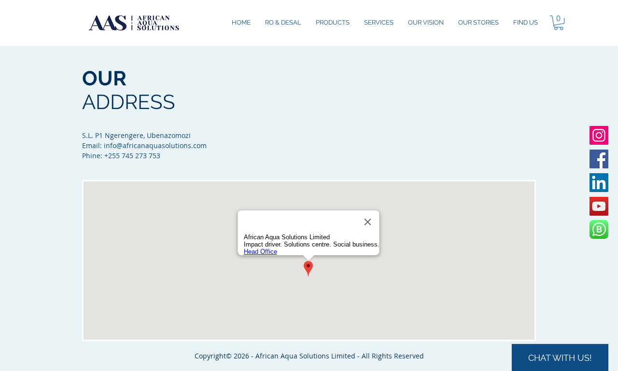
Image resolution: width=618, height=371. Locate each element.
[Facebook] (599, 159)
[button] (558, 22)
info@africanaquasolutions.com (155, 145)
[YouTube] (599, 206)
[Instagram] (599, 135)
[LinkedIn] (599, 182)
